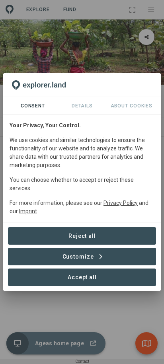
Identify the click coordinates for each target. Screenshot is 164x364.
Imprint (28, 211)
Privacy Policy (120, 203)
